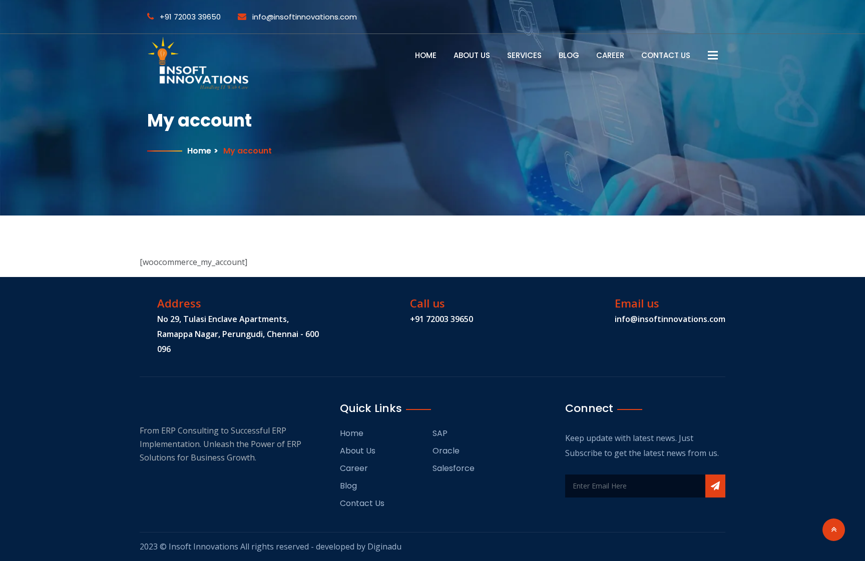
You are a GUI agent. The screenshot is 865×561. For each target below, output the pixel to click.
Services (524, 55)
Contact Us (665, 55)
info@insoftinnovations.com (303, 17)
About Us (472, 55)
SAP (440, 433)
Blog (569, 55)
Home (426, 55)
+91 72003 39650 (189, 17)
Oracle (446, 450)
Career (610, 55)
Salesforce (453, 468)
